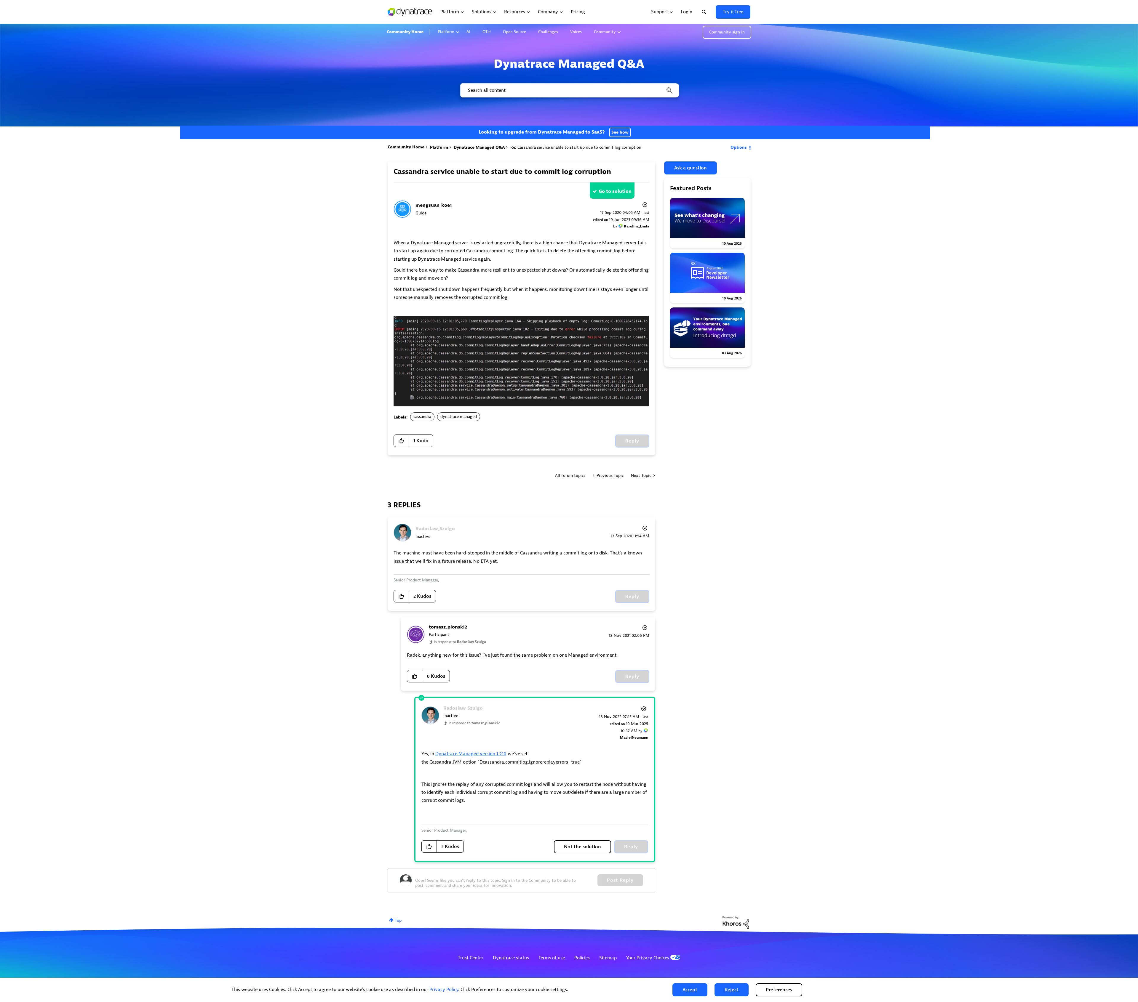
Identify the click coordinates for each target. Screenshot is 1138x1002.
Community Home (405, 31)
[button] (689, 989)
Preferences (779, 990)
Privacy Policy (443, 990)
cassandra (422, 416)
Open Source (514, 31)
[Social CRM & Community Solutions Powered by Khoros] (736, 922)
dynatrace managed (458, 416)
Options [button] (739, 147)
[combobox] (569, 90)
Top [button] (398, 920)
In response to (460, 641)
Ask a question (690, 168)
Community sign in (727, 32)
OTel (486, 31)
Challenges (548, 31)
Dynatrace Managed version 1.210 (470, 754)
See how (620, 132)
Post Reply (620, 880)
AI (468, 31)
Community (605, 31)
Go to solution (615, 191)
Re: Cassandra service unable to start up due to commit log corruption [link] (575, 147)
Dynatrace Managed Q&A (479, 147)
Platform (446, 31)
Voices (576, 31)
